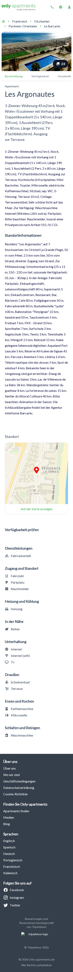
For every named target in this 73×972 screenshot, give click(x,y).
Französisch (11, 866)
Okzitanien (41, 21)
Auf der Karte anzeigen (37, 509)
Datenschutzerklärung (18, 787)
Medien (8, 817)
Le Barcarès (52, 26)
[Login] (69, 7)
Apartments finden (16, 811)
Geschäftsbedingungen (19, 781)
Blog (6, 824)
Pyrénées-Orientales (23, 26)
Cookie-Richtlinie (15, 794)
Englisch (9, 841)
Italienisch (10, 873)
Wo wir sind (11, 775)
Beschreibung (14, 76)
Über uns (9, 768)
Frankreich (19, 21)
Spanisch (9, 847)
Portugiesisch (12, 860)
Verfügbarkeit (40, 76)
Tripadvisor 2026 (38, 947)
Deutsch (9, 853)
